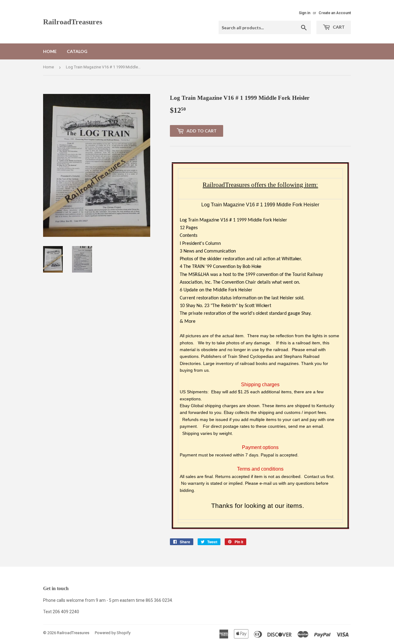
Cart (338, 27)
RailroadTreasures (72, 22)
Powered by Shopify (113, 632)
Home (50, 51)
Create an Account (335, 13)
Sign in (304, 13)
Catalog (77, 51)
